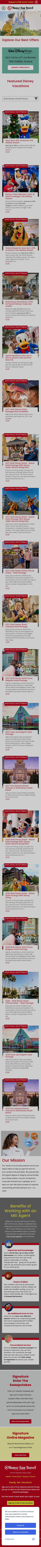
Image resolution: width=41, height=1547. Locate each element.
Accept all (20, 1525)
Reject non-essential (20, 1532)
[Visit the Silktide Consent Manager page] (33, 1539)
